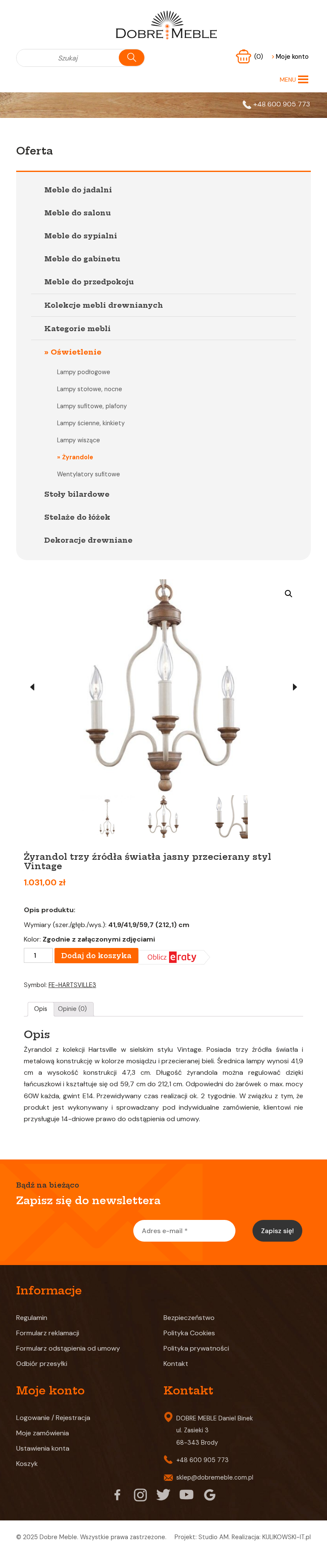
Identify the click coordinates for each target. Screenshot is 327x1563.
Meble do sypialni (80, 236)
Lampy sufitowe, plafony (92, 406)
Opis (40, 1009)
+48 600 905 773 (281, 104)
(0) (259, 56)
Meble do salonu (77, 213)
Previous (32, 687)
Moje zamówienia (42, 1432)
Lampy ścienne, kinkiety (91, 423)
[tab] (41, 1009)
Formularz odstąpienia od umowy (68, 1348)
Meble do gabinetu (82, 259)
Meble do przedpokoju (89, 282)
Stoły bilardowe (76, 494)
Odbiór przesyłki (41, 1363)
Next (294, 687)
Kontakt (176, 1363)
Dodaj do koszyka (96, 955)
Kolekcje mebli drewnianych (103, 305)
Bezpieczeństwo (189, 1317)
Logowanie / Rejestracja (53, 1417)
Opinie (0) (72, 1009)
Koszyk (27, 1463)
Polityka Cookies (189, 1332)
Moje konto (290, 56)
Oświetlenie (76, 352)
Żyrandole (77, 457)
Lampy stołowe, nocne (89, 389)
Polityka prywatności (196, 1348)
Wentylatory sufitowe (88, 474)
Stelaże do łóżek (77, 517)
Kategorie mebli (77, 328)
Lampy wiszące (78, 440)
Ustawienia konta (42, 1448)
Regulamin (31, 1317)
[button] (288, 79)
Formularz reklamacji (47, 1332)
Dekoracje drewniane (88, 540)
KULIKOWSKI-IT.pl (286, 1537)
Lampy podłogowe (83, 372)
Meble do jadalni (78, 190)
